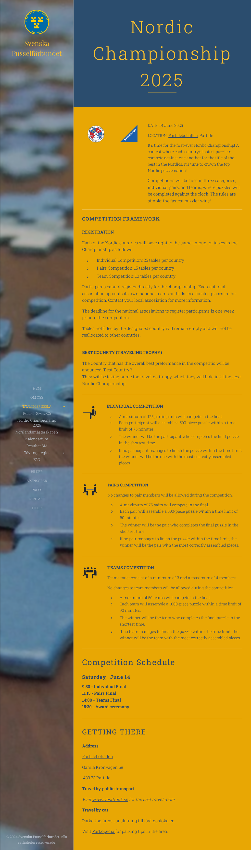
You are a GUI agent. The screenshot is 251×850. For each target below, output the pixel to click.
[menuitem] (36, 388)
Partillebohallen (183, 135)
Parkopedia (103, 831)
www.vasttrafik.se (110, 799)
